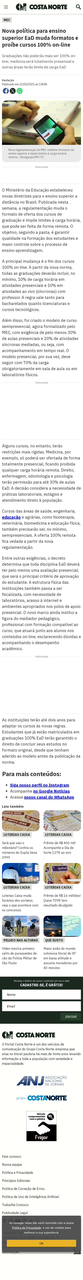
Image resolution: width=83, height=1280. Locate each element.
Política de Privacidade (26, 1227)
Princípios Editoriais (16, 1181)
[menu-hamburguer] (6, 7)
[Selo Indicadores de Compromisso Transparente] (41, 1126)
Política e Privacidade (17, 1173)
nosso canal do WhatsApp (49, 797)
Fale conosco (11, 1156)
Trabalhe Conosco (15, 1205)
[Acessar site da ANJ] (41, 1080)
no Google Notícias (51, 791)
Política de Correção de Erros (23, 1189)
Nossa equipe (12, 1165)
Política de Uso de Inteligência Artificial (30, 1197)
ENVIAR (70, 1017)
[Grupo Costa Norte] (41, 1098)
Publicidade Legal (15, 1213)
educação (11, 517)
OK (41, 1243)
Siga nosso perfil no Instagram (39, 785)
